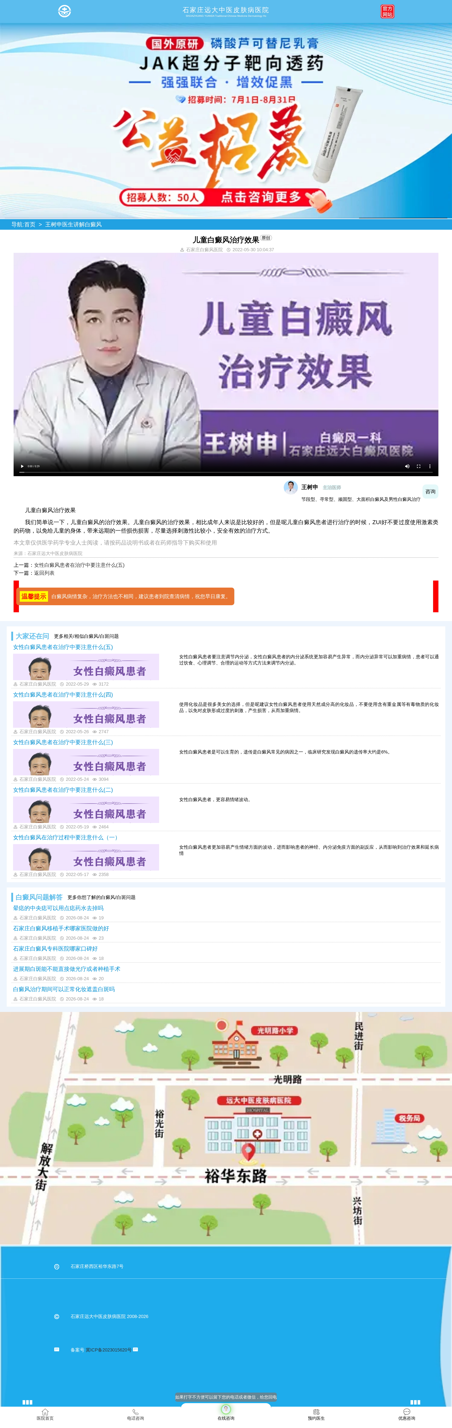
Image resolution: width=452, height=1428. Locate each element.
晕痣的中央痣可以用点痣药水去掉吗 (58, 908)
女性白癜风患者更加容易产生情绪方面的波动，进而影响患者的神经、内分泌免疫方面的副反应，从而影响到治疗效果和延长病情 (309, 850)
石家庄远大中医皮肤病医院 (54, 553)
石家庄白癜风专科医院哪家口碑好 (55, 948)
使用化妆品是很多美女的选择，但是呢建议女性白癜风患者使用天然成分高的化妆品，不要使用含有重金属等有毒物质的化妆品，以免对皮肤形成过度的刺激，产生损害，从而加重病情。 (309, 707)
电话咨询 (135, 1418)
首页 (29, 224)
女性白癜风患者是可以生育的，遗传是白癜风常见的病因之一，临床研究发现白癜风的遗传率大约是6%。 (285, 751)
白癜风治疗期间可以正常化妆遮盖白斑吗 (64, 989)
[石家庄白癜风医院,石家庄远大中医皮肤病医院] (64, 11)
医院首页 (45, 1418)
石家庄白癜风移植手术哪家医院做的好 (61, 928)
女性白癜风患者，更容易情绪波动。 (216, 799)
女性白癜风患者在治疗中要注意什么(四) (63, 694)
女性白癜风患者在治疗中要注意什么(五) (79, 565)
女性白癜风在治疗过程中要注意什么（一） (66, 837)
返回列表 (44, 573)
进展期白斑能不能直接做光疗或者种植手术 (66, 969)
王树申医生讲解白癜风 (73, 224)
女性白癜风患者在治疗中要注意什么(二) (63, 790)
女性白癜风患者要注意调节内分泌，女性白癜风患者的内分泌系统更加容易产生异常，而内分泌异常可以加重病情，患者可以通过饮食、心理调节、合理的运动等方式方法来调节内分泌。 (309, 659)
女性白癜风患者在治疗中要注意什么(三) (63, 742)
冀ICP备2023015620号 (109, 1349)
